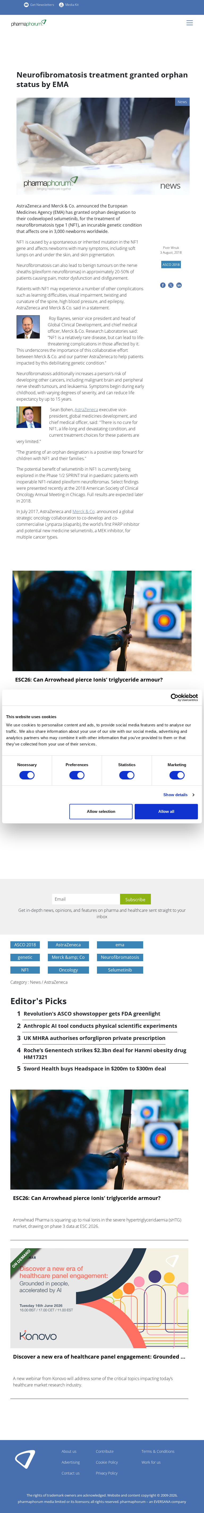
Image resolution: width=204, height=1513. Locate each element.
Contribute (105, 1451)
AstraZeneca (86, 410)
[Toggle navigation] (191, 23)
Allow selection (101, 811)
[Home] (28, 23)
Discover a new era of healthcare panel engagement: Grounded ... (99, 1357)
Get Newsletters (42, 4)
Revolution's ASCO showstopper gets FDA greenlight (92, 1013)
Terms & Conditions (158, 1451)
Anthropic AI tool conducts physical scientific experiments (100, 1025)
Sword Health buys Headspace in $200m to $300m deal (95, 1068)
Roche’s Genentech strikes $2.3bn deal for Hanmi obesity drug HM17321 (105, 1054)
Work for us (151, 1462)
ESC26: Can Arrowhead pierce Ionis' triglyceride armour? (89, 680)
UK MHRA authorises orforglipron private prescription (94, 1038)
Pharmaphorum (25, 1459)
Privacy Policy (106, 1473)
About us (69, 1451)
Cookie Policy (107, 1462)
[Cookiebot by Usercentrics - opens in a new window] (174, 697)
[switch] (76, 775)
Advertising (71, 1462)
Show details (175, 794)
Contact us (71, 1473)
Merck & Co (84, 511)
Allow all (166, 811)
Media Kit (72, 4)
